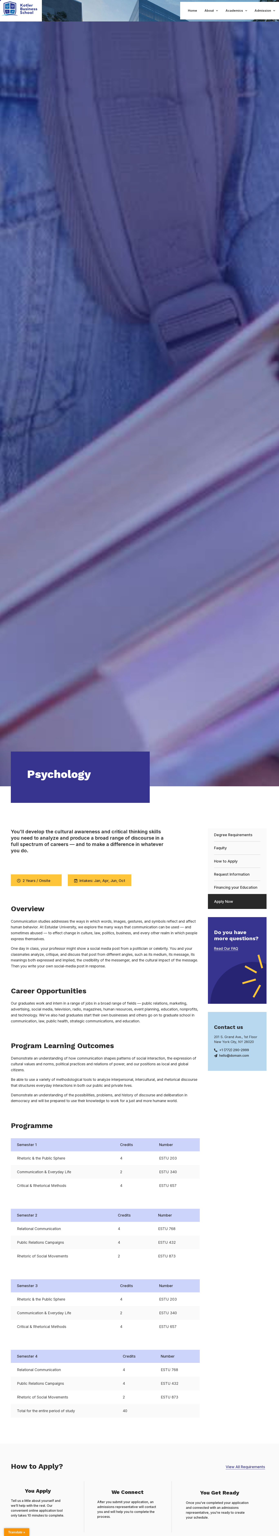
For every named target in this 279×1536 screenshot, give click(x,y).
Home (192, 10)
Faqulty (220, 848)
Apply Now (223, 901)
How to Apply (226, 861)
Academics (234, 10)
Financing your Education (235, 887)
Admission (262, 10)
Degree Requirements (233, 835)
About (209, 10)
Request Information (232, 874)
